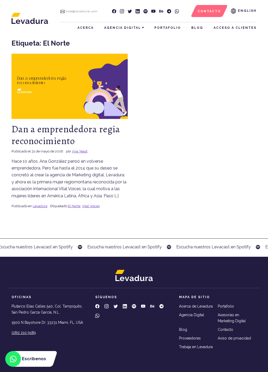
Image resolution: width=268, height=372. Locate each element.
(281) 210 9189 (24, 333)
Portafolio (167, 28)
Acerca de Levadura (196, 306)
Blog (197, 28)
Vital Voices (91, 206)
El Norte (74, 206)
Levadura (40, 206)
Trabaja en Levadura (196, 347)
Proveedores (190, 338)
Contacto (225, 329)
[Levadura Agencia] (30, 18)
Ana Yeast (79, 151)
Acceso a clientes (235, 28)
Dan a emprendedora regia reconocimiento (66, 135)
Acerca (85, 28)
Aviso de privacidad (234, 338)
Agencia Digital (122, 28)
